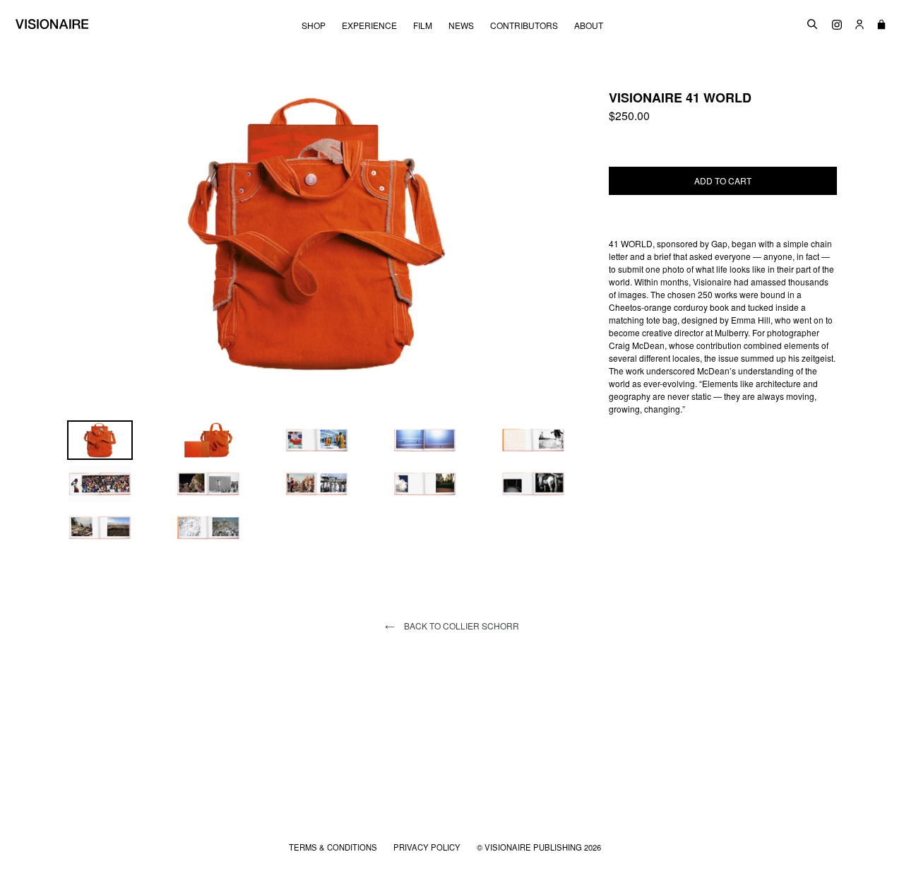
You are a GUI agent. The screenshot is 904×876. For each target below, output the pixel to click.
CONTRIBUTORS (524, 25)
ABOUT (588, 25)
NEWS (461, 25)
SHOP (314, 25)
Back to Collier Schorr (460, 626)
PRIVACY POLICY (428, 847)
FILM (422, 25)
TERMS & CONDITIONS (334, 847)
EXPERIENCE (369, 25)
